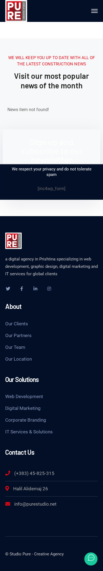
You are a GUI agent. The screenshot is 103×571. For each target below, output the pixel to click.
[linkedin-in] (35, 288)
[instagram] (49, 288)
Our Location (18, 359)
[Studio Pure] (16, 10)
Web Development (24, 396)
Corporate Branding (25, 420)
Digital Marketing (23, 408)
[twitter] (8, 288)
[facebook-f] (21, 288)
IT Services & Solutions (29, 431)
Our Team (15, 347)
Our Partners (18, 335)
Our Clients (16, 323)
